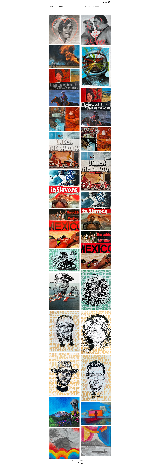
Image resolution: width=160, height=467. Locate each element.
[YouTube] (81, 463)
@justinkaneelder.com (84, 460)
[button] (109, 2)
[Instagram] (78, 463)
